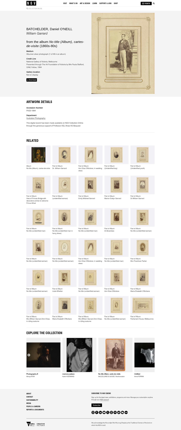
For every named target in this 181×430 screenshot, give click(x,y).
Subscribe (96, 405)
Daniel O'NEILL (61, 29)
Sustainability (32, 400)
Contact (29, 397)
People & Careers (33, 406)
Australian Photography (35, 118)
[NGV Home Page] (31, 3)
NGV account (104, 400)
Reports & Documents (35, 410)
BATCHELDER (37, 29)
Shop (116, 3)
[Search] (154, 3)
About (28, 394)
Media (28, 403)
